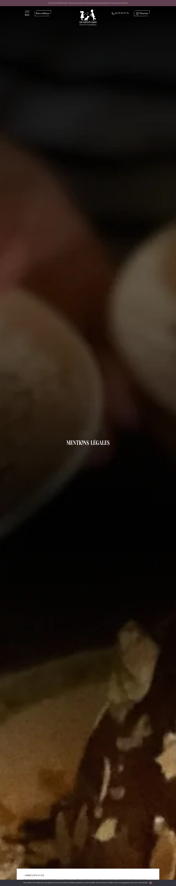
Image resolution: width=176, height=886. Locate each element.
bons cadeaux (43, 13)
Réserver (143, 13)
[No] (173, 883)
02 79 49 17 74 (122, 13)
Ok (151, 883)
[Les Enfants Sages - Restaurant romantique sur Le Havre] (88, 17)
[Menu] (28, 13)
